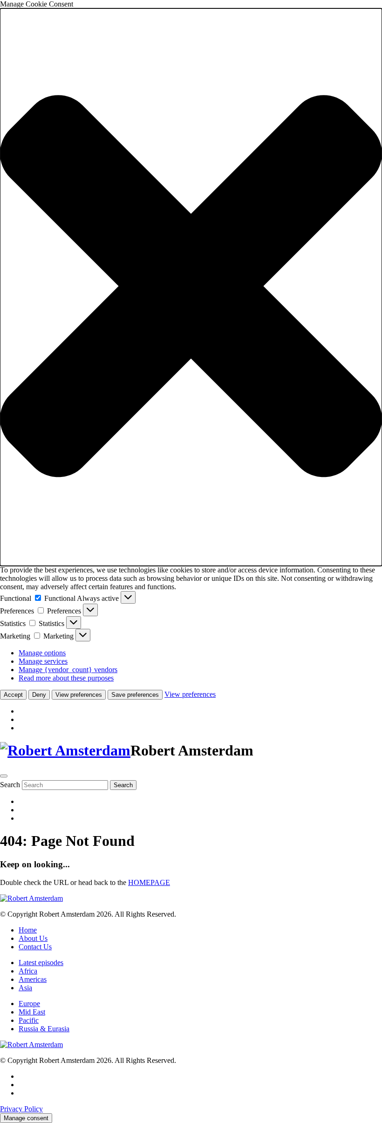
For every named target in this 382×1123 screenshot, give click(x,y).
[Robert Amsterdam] (65, 750)
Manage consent (26, 1118)
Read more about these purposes (66, 678)
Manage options (42, 653)
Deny (39, 694)
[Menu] (3, 776)
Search (10, 785)
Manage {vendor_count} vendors (68, 670)
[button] (191, 287)
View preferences (78, 694)
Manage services (43, 661)
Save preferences (135, 694)
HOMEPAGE (149, 882)
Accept (13, 694)
